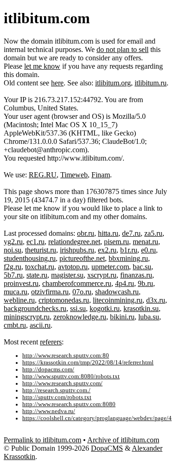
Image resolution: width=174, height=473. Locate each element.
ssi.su (78, 308)
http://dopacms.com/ (48, 369)
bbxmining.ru (128, 258)
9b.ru (145, 283)
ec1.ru (35, 242)
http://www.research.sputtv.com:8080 (69, 404)
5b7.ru (13, 275)
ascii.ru (40, 325)
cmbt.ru (15, 325)
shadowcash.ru (117, 292)
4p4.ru (124, 283)
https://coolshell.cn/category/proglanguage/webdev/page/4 (97, 418)
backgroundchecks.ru (35, 308)
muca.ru (15, 292)
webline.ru (19, 300)
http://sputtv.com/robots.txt (56, 397)
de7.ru (131, 233)
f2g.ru (12, 267)
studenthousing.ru (30, 258)
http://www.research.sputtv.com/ (62, 383)
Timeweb (74, 175)
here (57, 83)
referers (51, 342)
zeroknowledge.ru (79, 317)
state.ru (36, 275)
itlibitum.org (113, 83)
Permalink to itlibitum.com (42, 440)
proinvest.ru (21, 283)
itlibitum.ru (151, 83)
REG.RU (43, 175)
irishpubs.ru (77, 250)
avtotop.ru (73, 267)
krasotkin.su (141, 308)
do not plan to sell (122, 49)
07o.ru (81, 292)
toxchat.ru (39, 267)
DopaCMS (107, 448)
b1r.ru (128, 250)
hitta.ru (108, 233)
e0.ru (148, 250)
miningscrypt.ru (27, 317)
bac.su (142, 267)
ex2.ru (107, 250)
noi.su (12, 250)
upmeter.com (110, 267)
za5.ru (153, 233)
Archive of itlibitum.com (123, 440)
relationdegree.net (74, 242)
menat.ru (145, 242)
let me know (42, 66)
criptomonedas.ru (64, 300)
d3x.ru (155, 300)
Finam (100, 175)
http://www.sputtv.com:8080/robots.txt (71, 376)
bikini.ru (122, 317)
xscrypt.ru (101, 275)
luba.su (148, 317)
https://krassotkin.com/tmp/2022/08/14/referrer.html (88, 362)
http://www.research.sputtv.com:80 (65, 355)
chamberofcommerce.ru (76, 283)
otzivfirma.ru (50, 292)
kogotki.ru (105, 308)
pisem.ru (116, 242)
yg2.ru (13, 242)
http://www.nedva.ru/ (48, 411)
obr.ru (85, 233)
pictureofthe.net (82, 258)
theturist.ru (40, 250)
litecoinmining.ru (117, 300)
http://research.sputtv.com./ (56, 390)
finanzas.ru (136, 275)
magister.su (67, 275)
